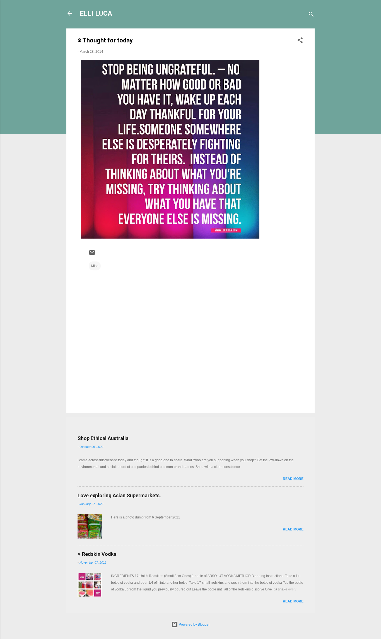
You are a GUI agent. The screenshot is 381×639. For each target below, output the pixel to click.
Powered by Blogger (194, 624)
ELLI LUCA (96, 13)
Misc (94, 266)
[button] (300, 41)
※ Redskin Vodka (97, 554)
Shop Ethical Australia (103, 438)
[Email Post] (92, 255)
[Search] (311, 15)
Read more (293, 479)
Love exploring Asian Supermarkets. (119, 495)
